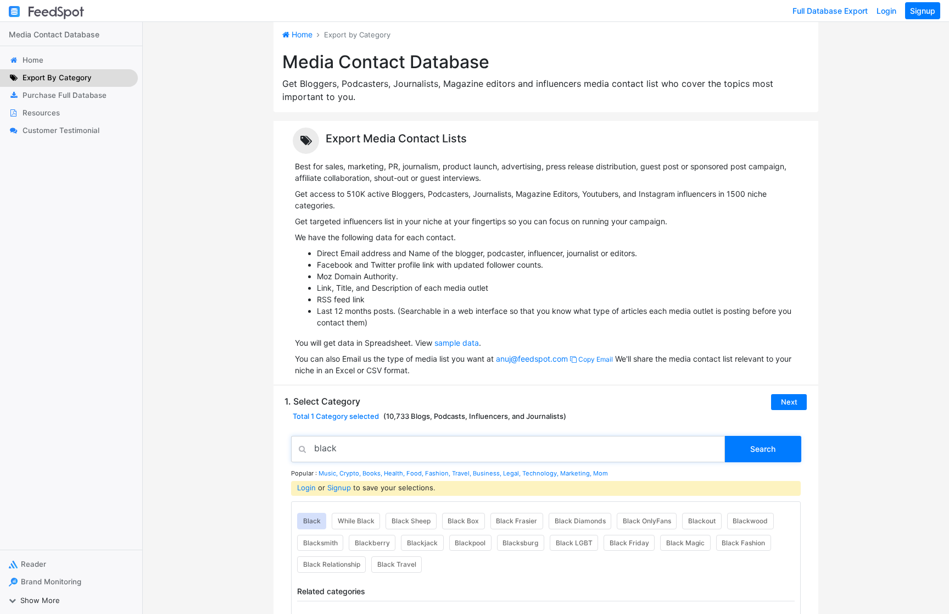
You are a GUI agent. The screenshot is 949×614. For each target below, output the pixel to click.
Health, (395, 473)
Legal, (512, 473)
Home (300, 34)
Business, (488, 473)
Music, (329, 473)
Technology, (541, 473)
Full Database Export (830, 10)
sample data (456, 342)
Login (886, 10)
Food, (415, 473)
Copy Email (595, 359)
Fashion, (438, 473)
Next (789, 401)
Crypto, (350, 473)
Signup (922, 10)
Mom (600, 473)
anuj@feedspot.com (532, 358)
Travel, (462, 473)
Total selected (336, 416)
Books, (373, 473)
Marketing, (576, 473)
